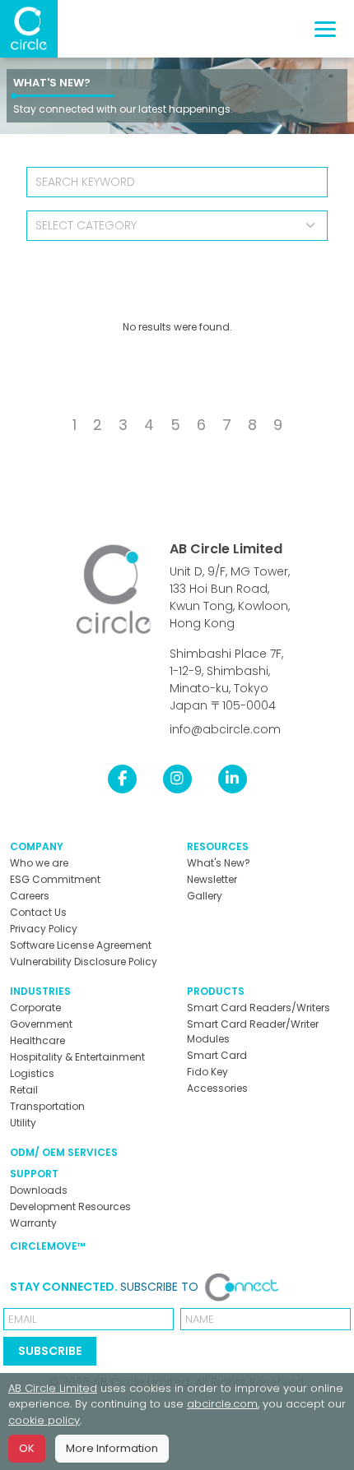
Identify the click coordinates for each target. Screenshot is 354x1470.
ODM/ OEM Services (64, 1152)
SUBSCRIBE (50, 1351)
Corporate (35, 1008)
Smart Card (217, 1055)
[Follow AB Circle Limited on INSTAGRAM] (177, 778)
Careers (29, 896)
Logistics (32, 1073)
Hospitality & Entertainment (77, 1057)
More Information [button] (112, 1448)
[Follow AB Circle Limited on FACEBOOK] (122, 778)
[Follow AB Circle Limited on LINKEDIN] (232, 778)
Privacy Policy (43, 929)
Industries (40, 991)
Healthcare (37, 1040)
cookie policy (44, 1420)
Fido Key (207, 1072)
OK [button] (27, 1448)
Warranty (33, 1223)
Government (41, 1024)
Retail (24, 1090)
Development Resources (70, 1206)
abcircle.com (222, 1404)
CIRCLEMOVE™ (48, 1246)
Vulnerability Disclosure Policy (83, 961)
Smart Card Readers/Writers (258, 1008)
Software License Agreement (80, 945)
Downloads (39, 1190)
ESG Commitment (55, 879)
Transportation (47, 1106)
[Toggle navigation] (325, 29)
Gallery (204, 896)
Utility (23, 1123)
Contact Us (38, 912)
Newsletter (212, 879)
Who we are (39, 863)
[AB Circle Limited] (29, 29)
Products (216, 991)
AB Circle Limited (226, 548)
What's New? (52, 82)
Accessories (217, 1088)
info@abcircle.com (225, 729)
